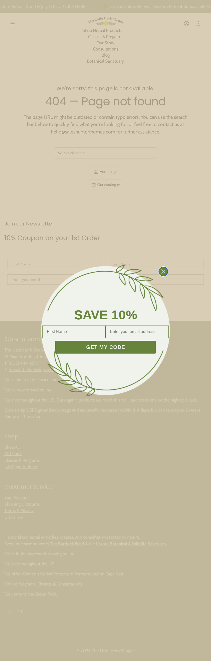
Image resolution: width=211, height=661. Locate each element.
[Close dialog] (163, 271)
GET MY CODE (105, 347)
